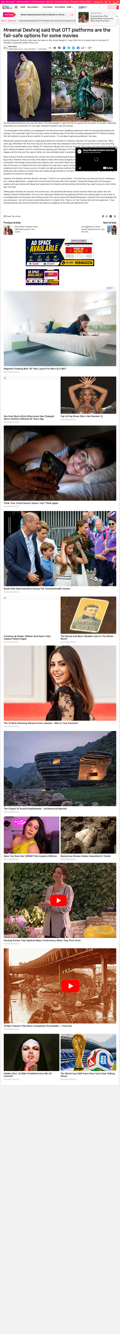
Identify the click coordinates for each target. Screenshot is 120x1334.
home (22, 7)
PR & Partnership (38, 2)
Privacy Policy (85, 2)
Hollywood (60, 7)
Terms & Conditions (62, 2)
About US (49, 2)
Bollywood (33, 7)
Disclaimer (75, 2)
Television (47, 7)
